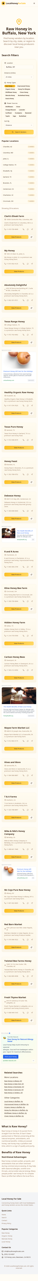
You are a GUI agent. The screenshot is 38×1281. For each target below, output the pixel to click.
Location (10, 63)
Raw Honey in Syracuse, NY (14, 1090)
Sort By (6, 121)
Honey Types (11, 83)
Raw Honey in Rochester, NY (14, 1087)
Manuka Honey (7, 1239)
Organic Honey (7, 1236)
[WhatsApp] (27, 229)
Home (4, 1215)
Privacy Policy (6, 1223)
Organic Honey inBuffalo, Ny (14, 1107)
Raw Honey (6, 1233)
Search (4, 1218)
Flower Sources (12, 103)
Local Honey (6, 1242)
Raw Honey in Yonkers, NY (13, 1093)
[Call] (23, 229)
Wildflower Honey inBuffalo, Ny (15, 1113)
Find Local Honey (11, 1057)
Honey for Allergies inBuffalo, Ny (16, 1110)
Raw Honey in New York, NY (14, 1084)
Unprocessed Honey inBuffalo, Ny (16, 1104)
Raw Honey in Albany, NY (13, 1081)
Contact (4, 1220)
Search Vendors (20, 132)
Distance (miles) (10, 73)
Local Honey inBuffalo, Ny (13, 1101)
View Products (16, 237)
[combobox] (19, 77)
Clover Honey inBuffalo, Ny (14, 1116)
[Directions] (32, 229)
